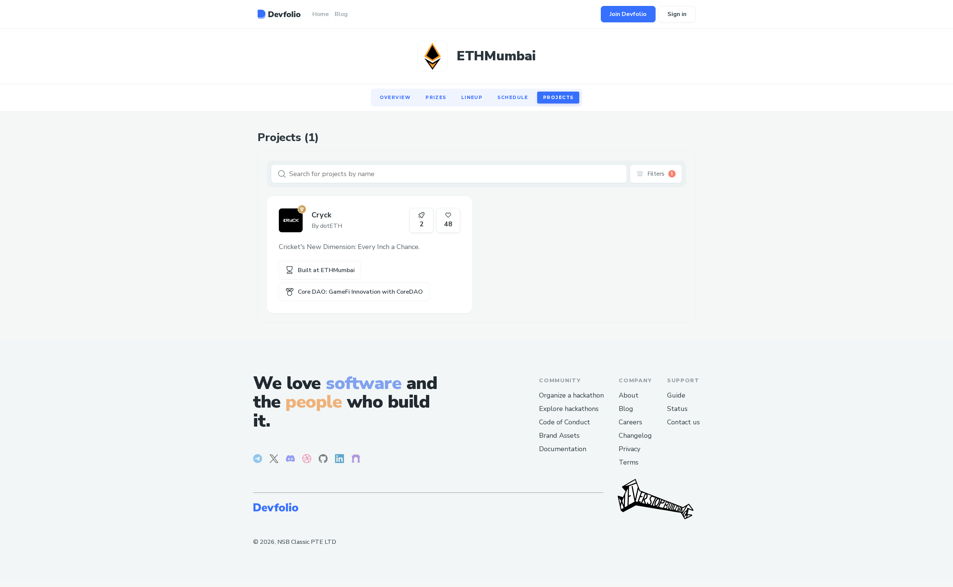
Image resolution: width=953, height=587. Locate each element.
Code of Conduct (564, 422)
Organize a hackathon (571, 395)
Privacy (629, 448)
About (628, 395)
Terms (628, 462)
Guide (676, 395)
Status (677, 408)
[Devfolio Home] (279, 14)
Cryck (321, 215)
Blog (626, 408)
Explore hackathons (569, 408)
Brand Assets (559, 435)
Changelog (635, 435)
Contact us (683, 422)
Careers (630, 422)
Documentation (562, 448)
